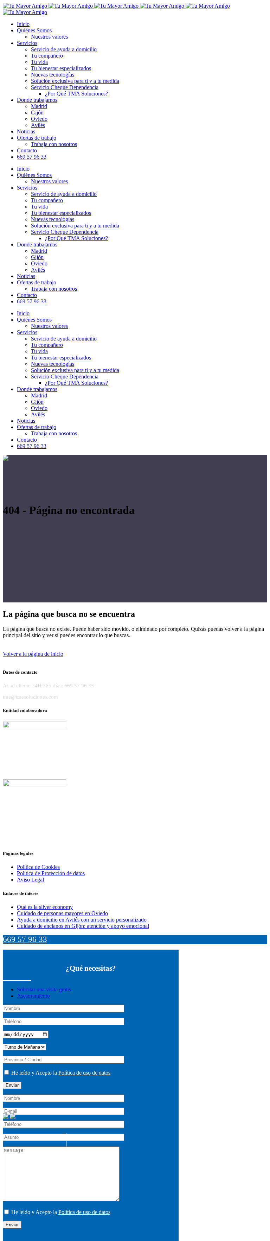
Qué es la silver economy (45, 907)
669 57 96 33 (25, 939)
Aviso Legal (30, 880)
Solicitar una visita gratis (44, 989)
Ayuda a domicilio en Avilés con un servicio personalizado (82, 920)
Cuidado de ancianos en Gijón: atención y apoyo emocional (83, 926)
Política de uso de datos (84, 1073)
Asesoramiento (33, 996)
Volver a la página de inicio (33, 654)
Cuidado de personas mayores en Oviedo (62, 913)
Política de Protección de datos (51, 873)
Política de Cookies (38, 867)
